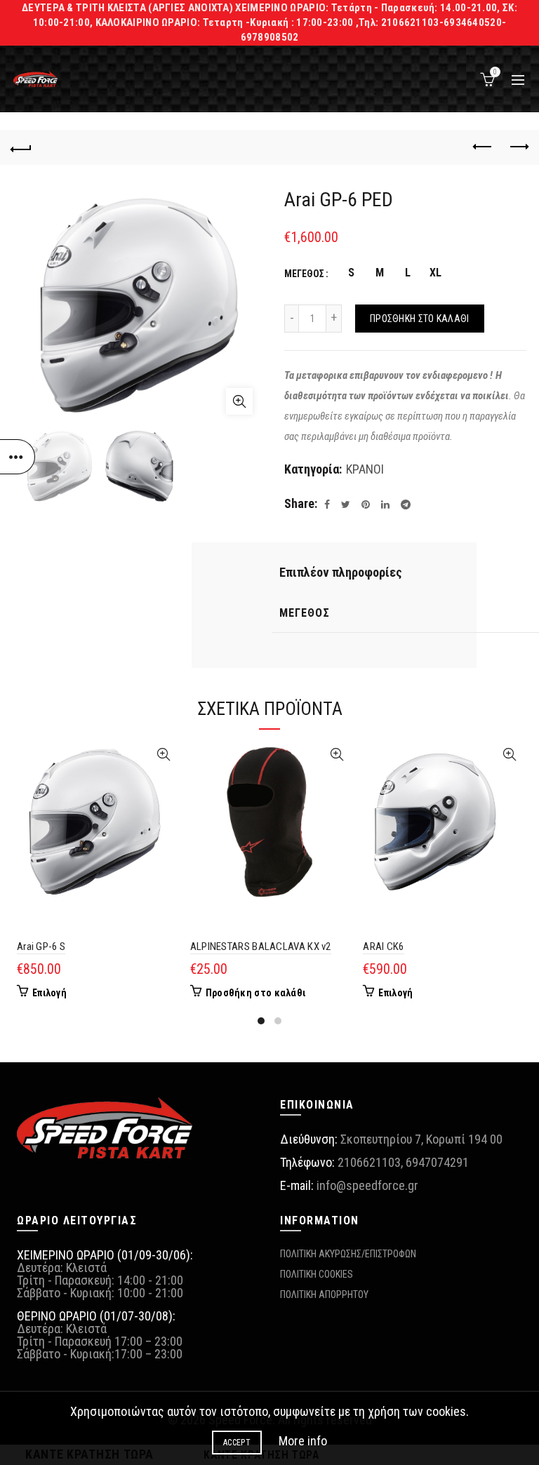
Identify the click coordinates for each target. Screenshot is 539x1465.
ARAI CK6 (383, 946)
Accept (237, 1442)
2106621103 (369, 1162)
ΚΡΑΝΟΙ (365, 469)
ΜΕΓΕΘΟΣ (304, 273)
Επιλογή (49, 992)
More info (303, 1440)
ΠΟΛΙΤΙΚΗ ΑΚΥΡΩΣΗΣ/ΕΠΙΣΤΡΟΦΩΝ (348, 1253)
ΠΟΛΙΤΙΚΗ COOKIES (316, 1274)
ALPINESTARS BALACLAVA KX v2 (260, 946)
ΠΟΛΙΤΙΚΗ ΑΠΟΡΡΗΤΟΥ (324, 1294)
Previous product (482, 147)
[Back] (21, 147)
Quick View (164, 754)
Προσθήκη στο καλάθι (420, 318)
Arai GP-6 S (41, 946)
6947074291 (437, 1162)
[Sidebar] (17, 456)
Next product (517, 147)
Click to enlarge (239, 401)
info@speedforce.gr (367, 1185)
